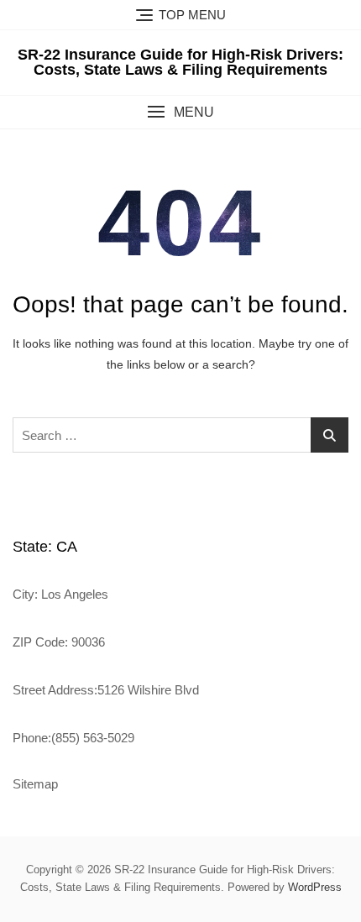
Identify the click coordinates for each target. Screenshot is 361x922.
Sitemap (35, 784)
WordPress (315, 887)
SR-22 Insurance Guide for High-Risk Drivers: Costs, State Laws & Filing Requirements (180, 62)
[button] (180, 112)
